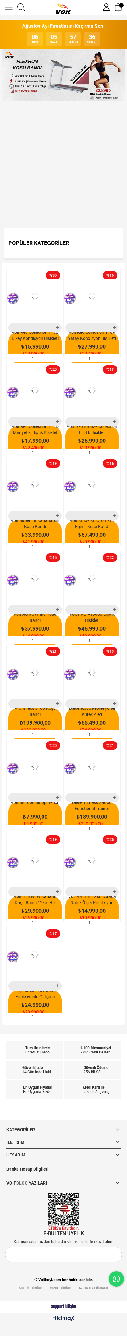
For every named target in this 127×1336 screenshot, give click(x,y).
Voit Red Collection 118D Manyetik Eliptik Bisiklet (35, 429)
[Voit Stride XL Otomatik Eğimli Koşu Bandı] (92, 484)
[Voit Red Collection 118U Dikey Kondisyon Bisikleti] (35, 296)
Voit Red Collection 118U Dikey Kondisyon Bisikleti (35, 335)
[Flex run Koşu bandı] (63, 75)
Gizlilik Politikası (31, 1287)
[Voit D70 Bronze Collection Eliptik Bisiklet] (92, 390)
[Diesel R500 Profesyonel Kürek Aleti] (92, 672)
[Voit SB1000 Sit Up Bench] (35, 766)
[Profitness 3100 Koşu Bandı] (35, 672)
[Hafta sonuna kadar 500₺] (63, 165)
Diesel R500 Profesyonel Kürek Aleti (92, 711)
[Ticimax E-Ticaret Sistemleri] (64, 1319)
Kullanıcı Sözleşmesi (93, 1287)
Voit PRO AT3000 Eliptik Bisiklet (92, 617)
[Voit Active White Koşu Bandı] (35, 578)
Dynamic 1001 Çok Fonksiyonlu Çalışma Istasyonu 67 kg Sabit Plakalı (35, 994)
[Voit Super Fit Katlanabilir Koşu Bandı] (35, 484)
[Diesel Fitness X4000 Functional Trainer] (92, 766)
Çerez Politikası (61, 1287)
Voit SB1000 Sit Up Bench (35, 802)
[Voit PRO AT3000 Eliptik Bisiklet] (92, 578)
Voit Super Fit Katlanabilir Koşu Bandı (35, 523)
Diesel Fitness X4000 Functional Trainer (92, 805)
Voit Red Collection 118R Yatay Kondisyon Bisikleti (92, 335)
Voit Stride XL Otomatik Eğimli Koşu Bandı (92, 523)
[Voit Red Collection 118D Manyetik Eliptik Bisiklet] (35, 390)
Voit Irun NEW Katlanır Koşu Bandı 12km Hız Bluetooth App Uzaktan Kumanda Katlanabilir (35, 900)
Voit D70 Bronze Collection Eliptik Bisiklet (92, 429)
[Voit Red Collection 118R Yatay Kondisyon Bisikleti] (92, 296)
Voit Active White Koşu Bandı (35, 617)
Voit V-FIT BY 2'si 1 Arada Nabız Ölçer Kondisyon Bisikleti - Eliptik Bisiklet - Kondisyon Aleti (92, 900)
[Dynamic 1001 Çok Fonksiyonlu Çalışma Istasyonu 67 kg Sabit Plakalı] (35, 954)
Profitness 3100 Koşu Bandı (35, 711)
